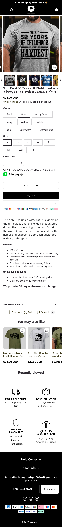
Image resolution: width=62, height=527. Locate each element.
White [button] (40, 122)
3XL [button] (8, 150)
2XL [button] (50, 142)
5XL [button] (34, 150)
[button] (5, 10)
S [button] (7, 142)
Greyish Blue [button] (46, 130)
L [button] (27, 142)
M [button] (18, 142)
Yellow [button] (24, 122)
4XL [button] (21, 150)
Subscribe (50, 489)
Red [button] (9, 130)
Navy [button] (9, 122)
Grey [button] (24, 114)
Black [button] (10, 114)
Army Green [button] (42, 114)
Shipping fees (10, 101)
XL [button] (38, 142)
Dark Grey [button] (25, 130)
